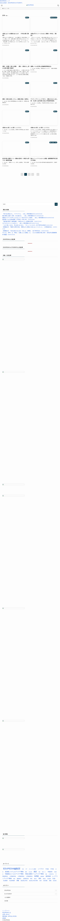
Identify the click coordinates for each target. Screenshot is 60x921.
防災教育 (55, 880)
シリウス (41, 869)
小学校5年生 (21, 876)
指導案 (36, 876)
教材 (14, 878)
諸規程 (4, 918)
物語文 (35, 878)
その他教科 (7, 897)
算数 (18, 880)
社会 (54, 878)
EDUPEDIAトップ (5, 1)
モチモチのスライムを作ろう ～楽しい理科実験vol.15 (20, 223)
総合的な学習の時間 (33, 880)
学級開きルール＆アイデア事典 (14, 874)
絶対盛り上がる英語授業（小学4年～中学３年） (18, 219)
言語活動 (45, 880)
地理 (39, 871)
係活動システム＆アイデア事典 (14, 871)
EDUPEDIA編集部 (11, 868)
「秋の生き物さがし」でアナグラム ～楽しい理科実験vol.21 (22, 213)
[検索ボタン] (58, 5)
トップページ (5, 910)
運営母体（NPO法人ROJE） (9, 916)
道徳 (50, 880)
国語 (35, 872)
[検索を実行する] (56, 204)
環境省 (44, 878)
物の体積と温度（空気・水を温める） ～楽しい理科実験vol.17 (22, 215)
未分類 (6, 900)
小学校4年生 (13, 876)
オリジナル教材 (32, 869)
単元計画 (30, 871)
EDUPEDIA (7, 890)
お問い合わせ (5, 914)
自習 (40, 880)
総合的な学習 (24, 880)
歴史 (31, 878)
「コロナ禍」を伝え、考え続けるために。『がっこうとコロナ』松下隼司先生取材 (27, 225)
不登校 (47, 869)
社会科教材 (12, 880)
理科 (39, 878)
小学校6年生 (29, 876)
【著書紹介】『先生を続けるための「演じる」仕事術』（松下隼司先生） (25, 230)
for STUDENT (8, 893)
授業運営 (42, 876)
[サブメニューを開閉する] (56, 890)
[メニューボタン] (2, 5)
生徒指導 (49, 878)
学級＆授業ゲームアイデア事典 (34, 874)
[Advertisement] (13, 190)
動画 (26, 871)
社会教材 (5, 880)
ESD (23, 869)
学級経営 (50, 871)
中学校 (52, 869)
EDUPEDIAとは (6, 912)
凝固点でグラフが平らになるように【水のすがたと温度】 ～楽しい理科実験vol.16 (28, 217)
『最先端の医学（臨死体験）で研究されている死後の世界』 (21, 221)
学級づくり (44, 871)
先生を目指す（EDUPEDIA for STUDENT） (11, 2)
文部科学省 (26, 878)
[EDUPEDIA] (30, 5)
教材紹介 (19, 878)
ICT (26, 869)
